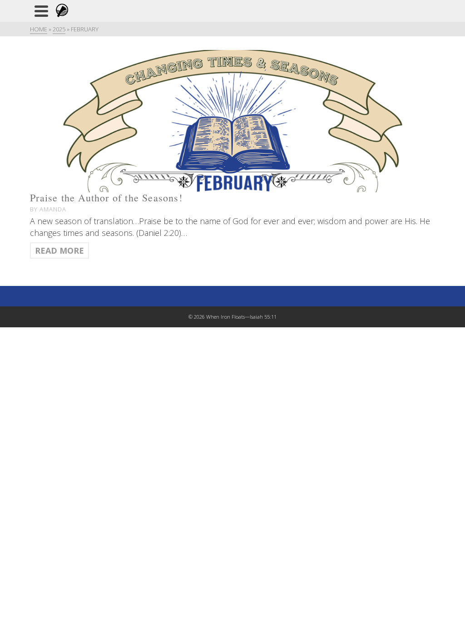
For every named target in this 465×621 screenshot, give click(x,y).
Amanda (53, 209)
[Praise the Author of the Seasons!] (232, 121)
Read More (59, 250)
